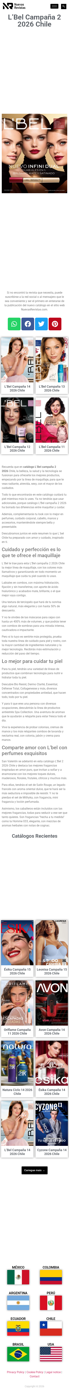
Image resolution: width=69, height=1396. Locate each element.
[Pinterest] (55, 324)
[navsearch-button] (63, 6)
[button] (62, 118)
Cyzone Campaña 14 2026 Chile (52, 1152)
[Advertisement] (34, 70)
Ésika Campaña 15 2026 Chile (17, 971)
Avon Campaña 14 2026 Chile (52, 1031)
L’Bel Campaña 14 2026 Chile (17, 388)
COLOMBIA (51, 1267)
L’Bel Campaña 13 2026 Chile (52, 388)
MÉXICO (18, 1267)
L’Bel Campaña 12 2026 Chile (17, 449)
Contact (34, 1376)
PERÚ (51, 1293)
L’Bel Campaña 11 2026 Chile (52, 449)
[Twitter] (41, 324)
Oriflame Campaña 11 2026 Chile (17, 1031)
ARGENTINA (18, 1293)
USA (51, 1344)
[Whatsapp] (14, 324)
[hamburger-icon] (54, 6)
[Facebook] (27, 324)
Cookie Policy (35, 1372)
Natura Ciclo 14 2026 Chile (17, 1092)
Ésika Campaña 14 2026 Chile (52, 1092)
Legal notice (53, 1372)
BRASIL (18, 1344)
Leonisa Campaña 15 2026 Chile (52, 971)
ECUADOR (18, 1319)
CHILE (50, 1319)
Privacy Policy (15, 1372)
